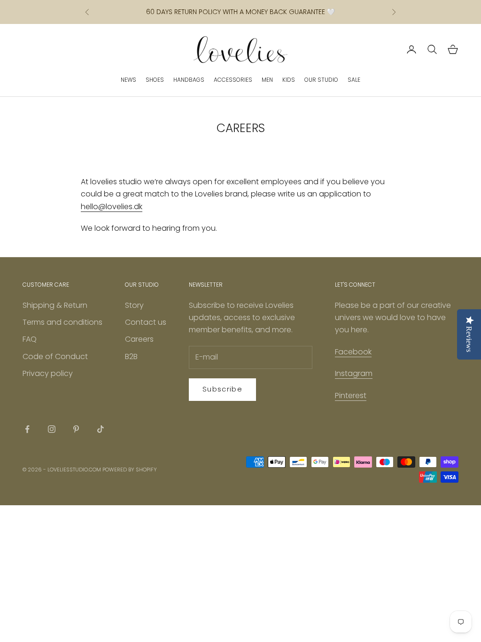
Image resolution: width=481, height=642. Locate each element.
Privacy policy (48, 373)
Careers (139, 339)
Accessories (233, 80)
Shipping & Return (55, 305)
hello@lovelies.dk (111, 206)
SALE (354, 80)
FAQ (30, 339)
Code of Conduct (55, 356)
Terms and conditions (62, 322)
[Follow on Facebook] (27, 429)
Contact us (145, 322)
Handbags (188, 80)
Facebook (353, 351)
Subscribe (222, 389)
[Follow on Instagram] (51, 429)
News (128, 80)
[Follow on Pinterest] (76, 429)
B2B (131, 356)
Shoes (155, 80)
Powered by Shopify (129, 469)
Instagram (353, 373)
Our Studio (321, 80)
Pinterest (350, 395)
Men (267, 80)
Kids (288, 80)
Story (134, 305)
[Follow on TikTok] (100, 429)
